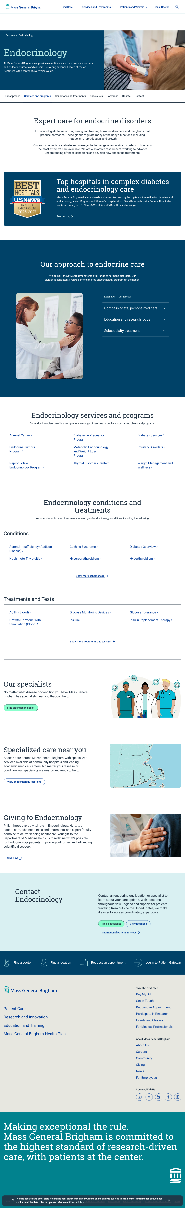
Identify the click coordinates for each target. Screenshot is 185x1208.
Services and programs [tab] (37, 96)
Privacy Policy (76, 1202)
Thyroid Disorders (90, 463)
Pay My (143, 994)
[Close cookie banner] (169, 1201)
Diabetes (150, 435)
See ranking (63, 216)
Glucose (143, 612)
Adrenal (19, 435)
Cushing (83, 547)
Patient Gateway (138, 7)
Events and (149, 1020)
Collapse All (125, 296)
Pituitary (150, 447)
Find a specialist (111, 923)
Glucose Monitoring (89, 612)
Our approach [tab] (12, 96)
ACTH (19, 612)
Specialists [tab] (96, 96)
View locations (138, 923)
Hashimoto (24, 558)
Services (10, 35)
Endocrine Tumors (22, 449)
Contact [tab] (139, 96)
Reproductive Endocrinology (25, 465)
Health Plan (11, 7)
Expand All (109, 296)
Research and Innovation (35, 7)
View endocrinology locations (24, 781)
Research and (26, 1017)
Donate (157, 7)
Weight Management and (155, 465)
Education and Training (62, 7)
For (146, 1077)
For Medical (154, 1027)
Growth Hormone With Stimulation (25, 622)
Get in (145, 1001)
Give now (12, 857)
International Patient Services (119, 932)
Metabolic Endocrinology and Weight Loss (90, 451)
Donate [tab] (126, 96)
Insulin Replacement (150, 620)
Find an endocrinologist (20, 707)
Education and (24, 1025)
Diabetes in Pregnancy (88, 437)
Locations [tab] (112, 96)
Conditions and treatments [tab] (70, 96)
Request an (153, 1007)
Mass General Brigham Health (35, 1033)
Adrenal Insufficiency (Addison (30, 549)
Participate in (152, 1014)
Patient (15, 1008)
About (142, 1045)
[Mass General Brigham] (30, 992)
